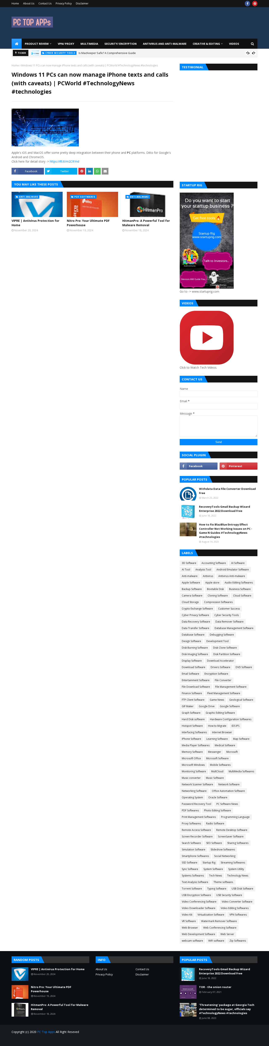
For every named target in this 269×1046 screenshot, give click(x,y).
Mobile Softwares (220, 765)
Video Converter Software (237, 901)
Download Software (193, 667)
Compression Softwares (218, 602)
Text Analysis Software (195, 882)
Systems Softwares (193, 875)
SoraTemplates (35, 1040)
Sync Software (190, 869)
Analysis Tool (203, 569)
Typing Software (216, 888)
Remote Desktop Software (231, 830)
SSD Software (189, 862)
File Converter (223, 680)
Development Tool (217, 641)
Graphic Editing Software (220, 713)
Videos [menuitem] (234, 44)
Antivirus (208, 576)
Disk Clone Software (225, 647)
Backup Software (192, 589)
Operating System (192, 797)
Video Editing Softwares (235, 908)
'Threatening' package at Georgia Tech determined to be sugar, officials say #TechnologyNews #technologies (226, 1009)
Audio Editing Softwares (239, 582)
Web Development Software (198, 934)
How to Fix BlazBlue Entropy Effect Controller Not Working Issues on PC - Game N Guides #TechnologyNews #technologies (225, 531)
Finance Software (192, 693)
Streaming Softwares (233, 862)
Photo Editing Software (217, 810)
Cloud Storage (190, 602)
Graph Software (191, 713)
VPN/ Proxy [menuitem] (66, 44)
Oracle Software (217, 797)
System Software (213, 869)
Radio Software (215, 823)
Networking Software (194, 791)
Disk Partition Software (226, 654)
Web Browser (190, 927)
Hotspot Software (192, 726)
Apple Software (191, 582)
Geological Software (241, 700)
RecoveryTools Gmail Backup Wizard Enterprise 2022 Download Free (224, 509)
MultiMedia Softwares (241, 771)
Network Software (229, 784)
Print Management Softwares (199, 817)
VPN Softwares (238, 914)
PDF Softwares (190, 810)
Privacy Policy (64, 3)
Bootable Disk (215, 589)
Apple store (212, 582)
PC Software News (227, 804)
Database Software (193, 634)
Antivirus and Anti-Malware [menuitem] (164, 44)
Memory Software (192, 752)
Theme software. (223, 882)
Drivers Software (220, 667)
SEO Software (214, 843)
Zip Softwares (237, 940)
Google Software (230, 706)
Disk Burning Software (195, 647)
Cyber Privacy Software (195, 615)
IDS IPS (235, 726)
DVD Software (244, 667)
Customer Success (229, 608)
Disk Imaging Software (195, 654)
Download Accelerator (220, 660)
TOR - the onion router (215, 987)
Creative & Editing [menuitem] (206, 44)
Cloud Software (242, 595)
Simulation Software (193, 849)
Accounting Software (214, 563)
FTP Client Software (193, 700)
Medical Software (225, 745)
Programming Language (235, 817)
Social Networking (224, 856)
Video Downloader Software (198, 908)
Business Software (240, 589)
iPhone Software (191, 739)
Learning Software (217, 739)
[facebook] (247, 3)
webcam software (192, 940)
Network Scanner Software (197, 784)
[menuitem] (17, 44)
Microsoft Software (217, 758)
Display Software (192, 660)
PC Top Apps (46, 1032)
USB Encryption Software (196, 895)
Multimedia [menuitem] (89, 44)
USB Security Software (229, 895)
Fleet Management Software (223, 693)
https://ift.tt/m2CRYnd (64, 161)
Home (15, 3)
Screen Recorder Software (197, 836)
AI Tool (186, 569)
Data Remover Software (229, 621)
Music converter (191, 778)
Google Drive (207, 706)
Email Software (190, 673)
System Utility (236, 869)
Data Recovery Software (196, 621)
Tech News (215, 875)
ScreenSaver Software (231, 836)
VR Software (189, 921)
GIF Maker (188, 706)
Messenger (214, 752)
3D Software (189, 563)
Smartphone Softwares (195, 856)
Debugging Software (222, 634)
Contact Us (44, 3)
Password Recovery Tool (196, 804)
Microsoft (232, 752)
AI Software (238, 563)
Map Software (241, 739)
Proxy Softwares (191, 823)
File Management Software (231, 687)
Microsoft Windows (193, 765)
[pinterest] (254, 3)
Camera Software (192, 595)
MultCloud (217, 771)
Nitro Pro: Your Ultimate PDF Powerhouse (88, 223)
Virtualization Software (211, 914)
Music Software (215, 778)
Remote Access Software (196, 830)
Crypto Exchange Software (197, 608)
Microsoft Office (191, 758)
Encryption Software (216, 673)
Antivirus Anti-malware (231, 576)
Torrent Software (192, 888)
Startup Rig (209, 862)
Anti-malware (190, 576)
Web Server (227, 934)
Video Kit (187, 914)
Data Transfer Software (195, 628)
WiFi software (216, 940)
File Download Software (196, 687)
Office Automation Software (228, 791)
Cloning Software (218, 595)
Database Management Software (234, 628)
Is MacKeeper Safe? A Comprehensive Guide (107, 53)
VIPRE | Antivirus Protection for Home (35, 223)
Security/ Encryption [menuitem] (120, 44)
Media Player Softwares (196, 745)
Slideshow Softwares (223, 849)
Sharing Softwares (237, 843)
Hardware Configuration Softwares (230, 719)
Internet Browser (222, 732)
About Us (28, 3)
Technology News (237, 875)
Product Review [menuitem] (37, 44)
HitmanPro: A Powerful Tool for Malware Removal (146, 223)
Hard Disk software (193, 719)
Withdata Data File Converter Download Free (227, 491)
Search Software (191, 843)
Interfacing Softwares (194, 732)
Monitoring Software (194, 771)
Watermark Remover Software (219, 921)
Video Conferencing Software (199, 901)
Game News (217, 700)
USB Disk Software (242, 888)
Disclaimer (82, 3)
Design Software (191, 641)
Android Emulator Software (232, 569)
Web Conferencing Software (219, 927)
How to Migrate (217, 726)
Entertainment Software (196, 680)
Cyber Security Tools (226, 615)
